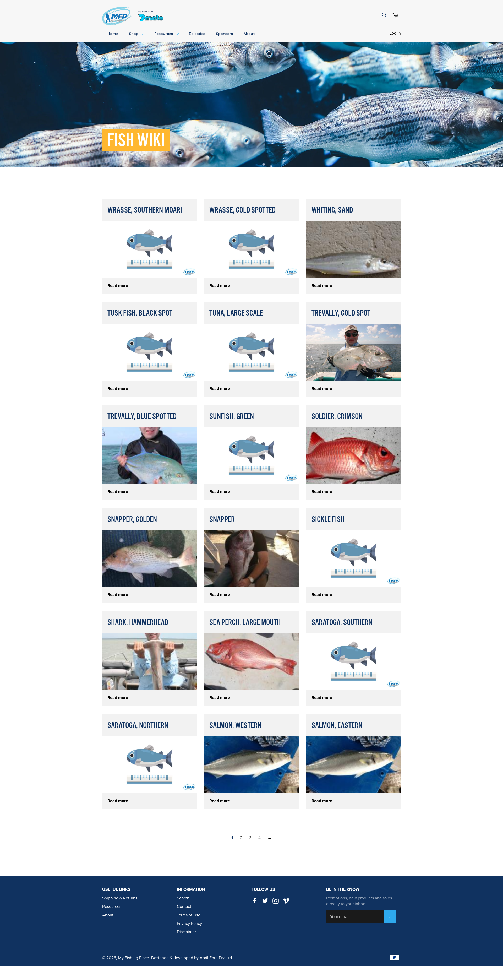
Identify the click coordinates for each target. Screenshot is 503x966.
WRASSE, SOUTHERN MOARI (144, 210)
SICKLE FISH (328, 519)
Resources (111, 906)
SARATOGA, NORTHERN (137, 725)
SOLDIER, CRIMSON (337, 416)
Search (183, 898)
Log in (395, 33)
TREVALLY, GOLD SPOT (340, 313)
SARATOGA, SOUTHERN (341, 622)
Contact (184, 906)
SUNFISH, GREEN (231, 416)
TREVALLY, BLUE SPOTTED (142, 416)
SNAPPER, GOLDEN (132, 519)
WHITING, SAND (332, 210)
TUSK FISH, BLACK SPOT (139, 313)
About (107, 915)
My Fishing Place (133, 957)
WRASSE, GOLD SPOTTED (242, 210)
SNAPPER (222, 519)
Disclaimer (186, 932)
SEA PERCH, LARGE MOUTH (245, 622)
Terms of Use (188, 915)
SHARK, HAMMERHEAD (137, 622)
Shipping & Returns (119, 898)
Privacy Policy (189, 923)
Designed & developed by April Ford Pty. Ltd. (192, 957)
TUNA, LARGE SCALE (236, 313)
